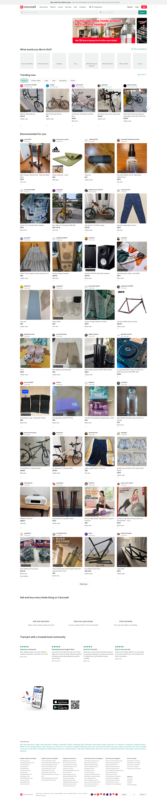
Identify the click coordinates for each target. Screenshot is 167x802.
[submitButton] (142, 12)
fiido (82, 744)
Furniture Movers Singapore (113, 776)
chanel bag (76, 744)
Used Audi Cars (24, 766)
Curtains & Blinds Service (91, 766)
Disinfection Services (111, 774)
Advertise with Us (72, 793)
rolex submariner (46, 744)
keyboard (23, 751)
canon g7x (106, 749)
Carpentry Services (68, 768)
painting (55, 744)
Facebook (129, 779)
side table (88, 744)
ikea (61, 746)
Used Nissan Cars (25, 776)
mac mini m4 (137, 746)
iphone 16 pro (24, 746)
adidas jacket (90, 749)
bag (21, 744)
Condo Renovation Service (70, 764)
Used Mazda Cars (25, 782)
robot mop (98, 749)
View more (83, 584)
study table (127, 746)
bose (93, 746)
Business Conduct (41, 795)
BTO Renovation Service (69, 762)
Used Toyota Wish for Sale (48, 760)
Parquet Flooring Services (91, 764)
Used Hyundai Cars (25, 770)
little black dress (85, 746)
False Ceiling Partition (69, 778)
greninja (137, 744)
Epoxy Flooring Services (90, 762)
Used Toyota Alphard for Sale (49, 764)
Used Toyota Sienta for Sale (49, 766)
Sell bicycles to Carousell (134, 768)
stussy (143, 744)
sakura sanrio (97, 744)
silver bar (69, 746)
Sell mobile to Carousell (133, 760)
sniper (121, 746)
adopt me (121, 744)
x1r (116, 744)
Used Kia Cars (24, 772)
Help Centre (39, 793)
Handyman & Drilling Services (92, 774)
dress (98, 746)
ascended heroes (35, 746)
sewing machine (71, 749)
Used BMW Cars (24, 768)
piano (116, 746)
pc (63, 749)
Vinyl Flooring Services (69, 786)
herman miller (105, 746)
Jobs (65, 793)
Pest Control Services (111, 772)
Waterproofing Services (69, 780)
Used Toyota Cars (25, 760)
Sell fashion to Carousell (133, 762)
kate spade (129, 749)
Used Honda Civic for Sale (48, 768)
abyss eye (110, 744)
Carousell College (132, 784)
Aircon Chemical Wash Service (92, 782)
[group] (83, 30)
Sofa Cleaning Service (112, 764)
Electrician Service (89, 770)
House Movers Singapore (112, 778)
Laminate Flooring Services (91, 760)
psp (112, 746)
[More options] (21, 126)
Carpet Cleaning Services (112, 762)
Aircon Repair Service (90, 778)
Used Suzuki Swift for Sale (48, 780)
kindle (104, 744)
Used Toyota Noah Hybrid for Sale (50, 762)
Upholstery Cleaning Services (92, 776)
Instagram (129, 781)
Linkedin (129, 783)
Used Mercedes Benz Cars (27, 762)
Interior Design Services (69, 774)
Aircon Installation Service (91, 780)
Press (52, 793)
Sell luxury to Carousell (133, 764)
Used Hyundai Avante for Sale (49, 778)
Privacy (85, 793)
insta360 (76, 746)
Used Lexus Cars (24, 780)
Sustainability (59, 793)
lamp (43, 746)
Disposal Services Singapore (113, 784)
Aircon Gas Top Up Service (91, 784)
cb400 (69, 744)
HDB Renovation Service (69, 760)
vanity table (80, 749)
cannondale (62, 744)
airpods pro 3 (51, 746)
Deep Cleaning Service (90, 786)
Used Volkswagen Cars (26, 778)
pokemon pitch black (118, 749)
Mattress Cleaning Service (113, 766)
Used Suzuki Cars (25, 784)
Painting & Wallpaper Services (71, 770)
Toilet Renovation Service (70, 766)
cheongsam (42, 749)
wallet (37, 744)
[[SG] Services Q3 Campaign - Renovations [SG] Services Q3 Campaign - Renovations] (104, 30)
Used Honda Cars (25, 764)
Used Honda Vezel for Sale (48, 772)
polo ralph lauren (29, 744)
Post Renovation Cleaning (113, 780)
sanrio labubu (33, 749)
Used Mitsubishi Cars (26, 774)
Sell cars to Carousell (132, 766)
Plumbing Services (89, 768)
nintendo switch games (54, 749)
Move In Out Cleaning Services (114, 760)
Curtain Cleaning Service (112, 768)
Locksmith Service (89, 772)
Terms (80, 793)
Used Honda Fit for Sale (47, 770)
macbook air (129, 744)
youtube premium (139, 749)
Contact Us (47, 793)
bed (57, 746)
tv (64, 746)
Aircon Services (67, 772)
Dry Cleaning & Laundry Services (115, 770)
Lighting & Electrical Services (71, 782)
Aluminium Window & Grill (70, 776)
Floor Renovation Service (70, 784)
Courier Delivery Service (112, 782)
